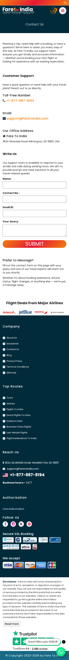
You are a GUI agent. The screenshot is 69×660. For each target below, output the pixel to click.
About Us (11, 337)
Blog (9, 355)
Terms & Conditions (17, 366)
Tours (9, 397)
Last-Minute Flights (16, 432)
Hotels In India (14, 421)
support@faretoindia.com (27, 118)
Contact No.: (11, 193)
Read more (12, 624)
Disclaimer (12, 343)
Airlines (10, 403)
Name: (7, 179)
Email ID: (8, 207)
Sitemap (11, 372)
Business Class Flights (18, 426)
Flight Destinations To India (21, 438)
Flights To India (14, 409)
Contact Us (12, 349)
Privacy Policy (14, 361)
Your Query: (11, 221)
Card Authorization (13, 509)
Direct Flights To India (18, 415)
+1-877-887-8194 (20, 100)
